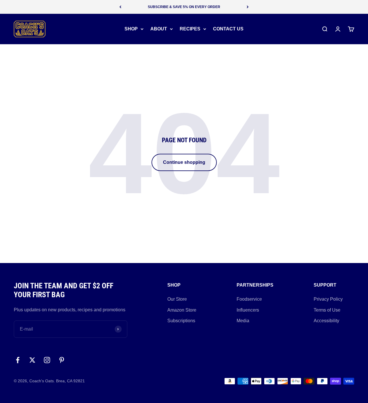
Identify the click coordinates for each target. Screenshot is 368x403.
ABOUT (158, 28)
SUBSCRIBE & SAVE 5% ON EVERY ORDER (184, 7)
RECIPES (190, 28)
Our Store (177, 299)
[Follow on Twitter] (32, 360)
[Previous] (120, 7)
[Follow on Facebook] (18, 360)
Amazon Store (181, 310)
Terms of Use (327, 310)
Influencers (248, 310)
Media (243, 320)
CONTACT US (228, 28)
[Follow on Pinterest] (62, 360)
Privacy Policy (328, 299)
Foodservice (249, 299)
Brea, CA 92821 (70, 381)
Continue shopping (184, 162)
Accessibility (326, 320)
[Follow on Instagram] (47, 360)
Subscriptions (181, 320)
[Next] (248, 7)
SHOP (131, 28)
